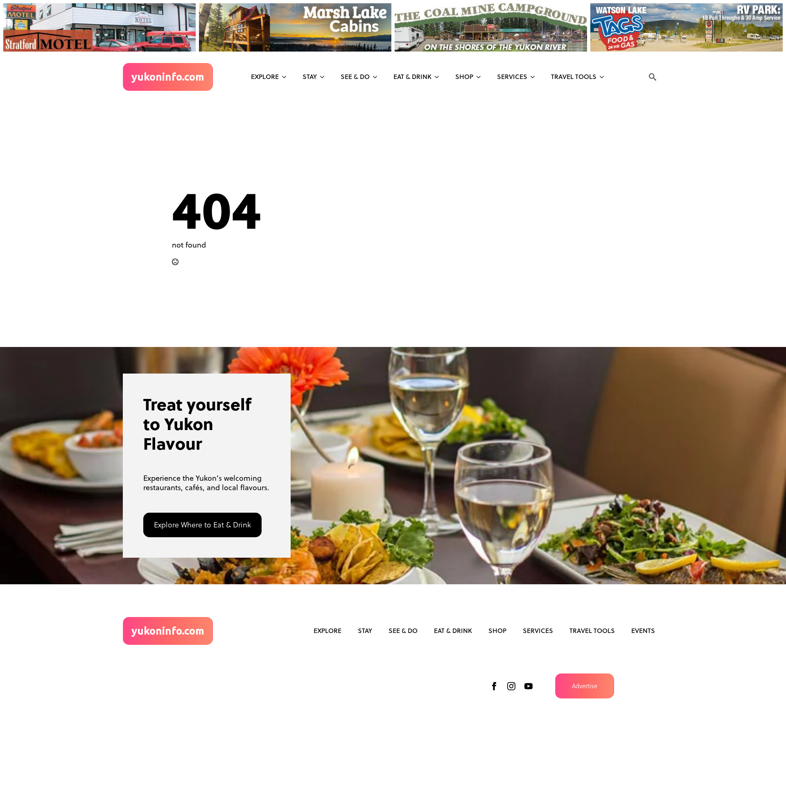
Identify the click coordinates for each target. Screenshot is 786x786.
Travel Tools (573, 76)
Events (643, 630)
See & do (355, 76)
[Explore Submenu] (286, 76)
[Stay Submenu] (324, 76)
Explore (265, 76)
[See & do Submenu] (377, 76)
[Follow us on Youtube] (528, 686)
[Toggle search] (652, 77)
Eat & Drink (412, 76)
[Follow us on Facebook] (494, 686)
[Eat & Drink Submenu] (439, 76)
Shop (464, 76)
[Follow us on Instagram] (511, 686)
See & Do (403, 630)
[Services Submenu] (535, 76)
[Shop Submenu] (481, 76)
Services (512, 76)
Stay (310, 76)
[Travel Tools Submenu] (604, 76)
